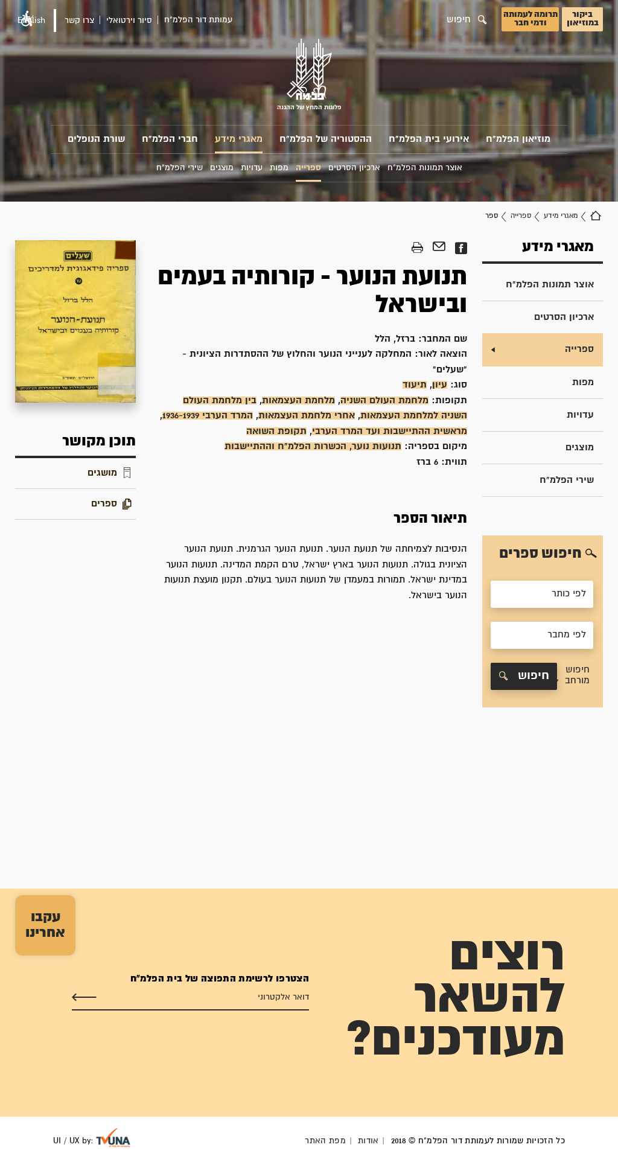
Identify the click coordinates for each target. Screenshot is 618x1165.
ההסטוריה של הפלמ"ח (325, 139)
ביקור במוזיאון (583, 19)
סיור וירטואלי (129, 20)
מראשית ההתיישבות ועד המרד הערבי (389, 431)
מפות (583, 382)
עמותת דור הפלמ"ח (198, 20)
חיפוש (531, 676)
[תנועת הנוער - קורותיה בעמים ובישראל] (75, 321)
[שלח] (84, 998)
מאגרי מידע (239, 139)
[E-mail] (439, 248)
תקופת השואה (276, 431)
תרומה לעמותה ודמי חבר (530, 19)
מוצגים (579, 448)
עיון (439, 385)
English (31, 20)
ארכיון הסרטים (564, 317)
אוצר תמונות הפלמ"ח (550, 285)
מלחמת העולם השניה (384, 400)
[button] (573, 676)
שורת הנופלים (96, 139)
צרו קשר (79, 20)
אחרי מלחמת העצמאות (306, 416)
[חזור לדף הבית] (595, 216)
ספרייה (521, 215)
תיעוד (415, 385)
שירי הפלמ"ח (567, 480)
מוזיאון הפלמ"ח (518, 139)
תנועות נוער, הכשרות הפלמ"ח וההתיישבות (313, 446)
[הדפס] (417, 248)
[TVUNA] (113, 1137)
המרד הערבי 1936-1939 (207, 416)
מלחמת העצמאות (298, 400)
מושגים (102, 473)
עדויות (580, 415)
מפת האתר (325, 1140)
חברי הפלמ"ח (170, 139)
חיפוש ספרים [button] (540, 553)
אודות (368, 1140)
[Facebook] (460, 248)
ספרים (104, 504)
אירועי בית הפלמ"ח (429, 139)
